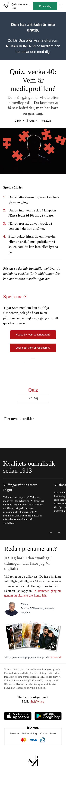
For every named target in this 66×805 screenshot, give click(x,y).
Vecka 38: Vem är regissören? (33, 347)
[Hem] (6, 6)
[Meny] (61, 6)
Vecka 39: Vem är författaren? (33, 334)
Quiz (31, 120)
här (47, 279)
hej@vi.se (37, 701)
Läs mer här (55, 657)
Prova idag (45, 6)
